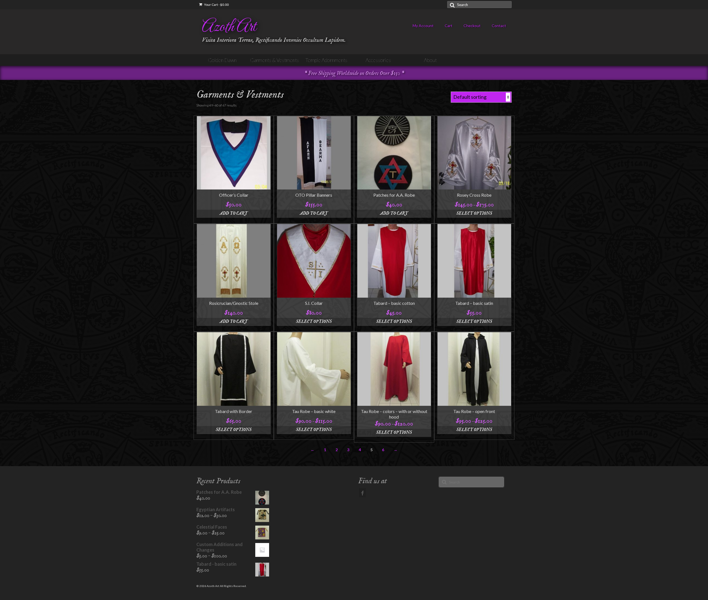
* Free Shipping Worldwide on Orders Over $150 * (354, 73)
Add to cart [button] (234, 213)
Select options (474, 213)
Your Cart (216, 4)
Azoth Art (229, 27)
